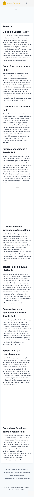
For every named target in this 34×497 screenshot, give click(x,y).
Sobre (8, 469)
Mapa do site (8, 472)
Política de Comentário (22, 472)
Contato (27, 478)
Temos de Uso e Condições (13, 478)
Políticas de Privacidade (20, 469)
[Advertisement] (17, 16)
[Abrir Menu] (30, 3)
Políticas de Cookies (17, 475)
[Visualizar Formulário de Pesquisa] (26, 3)
